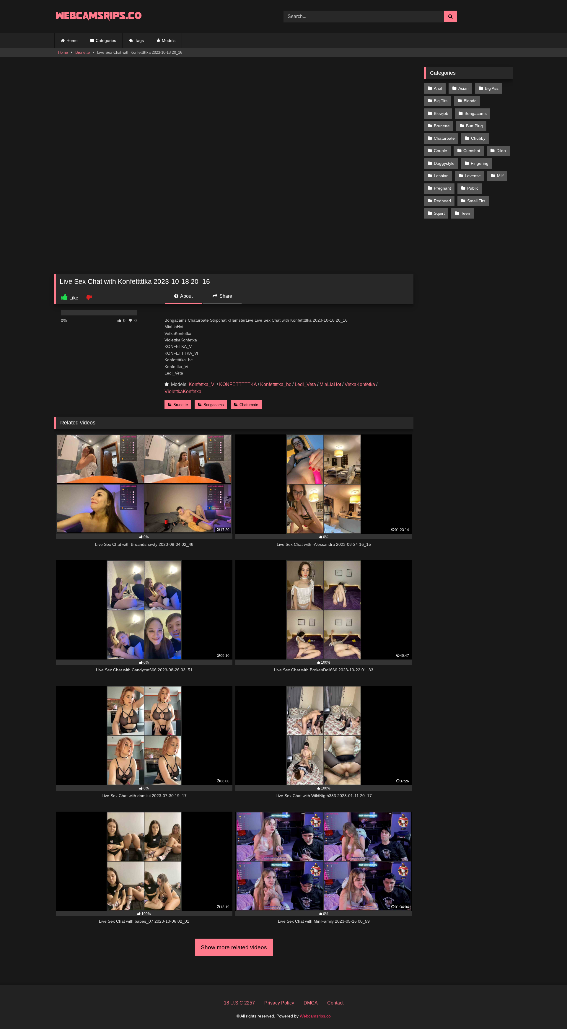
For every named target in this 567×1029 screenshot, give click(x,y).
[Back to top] (548, 1011)
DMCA (311, 1002)
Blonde (470, 100)
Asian (463, 88)
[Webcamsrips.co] (98, 16)
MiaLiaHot (330, 384)
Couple (440, 150)
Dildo (501, 150)
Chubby (478, 138)
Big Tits (440, 100)
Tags (139, 40)
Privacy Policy (279, 1002)
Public (472, 188)
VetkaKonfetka (360, 384)
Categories (106, 40)
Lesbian (441, 175)
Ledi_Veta (305, 384)
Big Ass (491, 88)
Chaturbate (248, 405)
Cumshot (471, 150)
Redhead (442, 200)
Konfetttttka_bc (275, 384)
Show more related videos (234, 947)
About (186, 296)
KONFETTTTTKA (238, 384)
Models (168, 40)
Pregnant (442, 188)
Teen (465, 213)
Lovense (473, 175)
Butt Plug (474, 125)
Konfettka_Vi (202, 384)
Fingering (479, 163)
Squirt (439, 213)
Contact (335, 1002)
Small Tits (476, 200)
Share (225, 296)
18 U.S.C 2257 (239, 1002)
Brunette (82, 52)
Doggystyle (444, 163)
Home (72, 40)
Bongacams (213, 405)
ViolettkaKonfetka (182, 391)
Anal (438, 88)
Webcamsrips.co (315, 1016)
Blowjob (441, 113)
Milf (500, 175)
